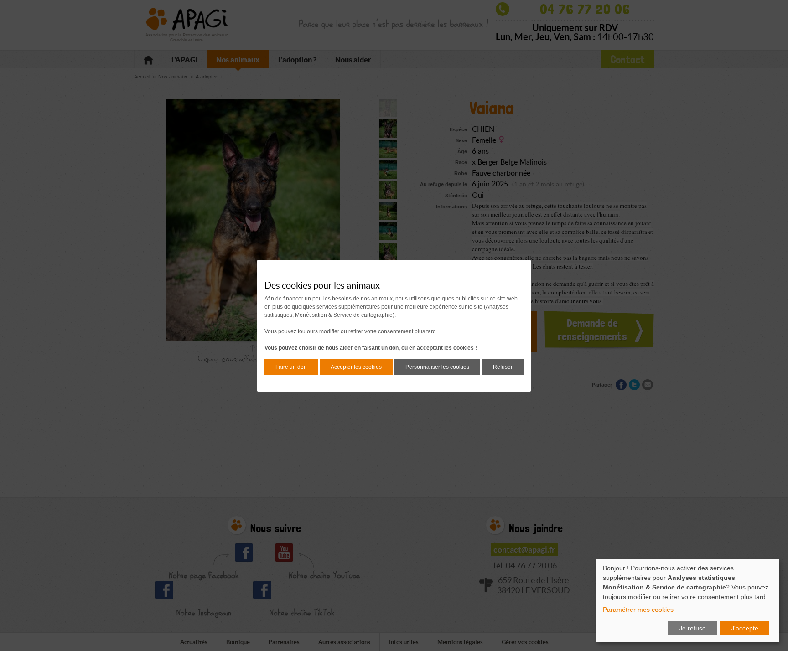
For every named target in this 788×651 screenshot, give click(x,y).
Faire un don (291, 367)
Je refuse (692, 628)
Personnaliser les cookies (437, 367)
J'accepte (744, 628)
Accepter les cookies (356, 367)
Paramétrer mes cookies (638, 609)
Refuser (503, 367)
